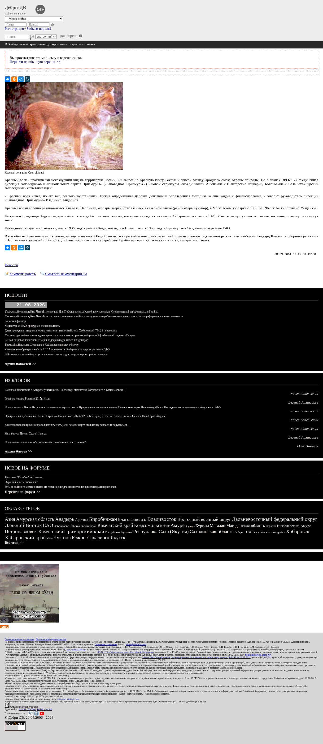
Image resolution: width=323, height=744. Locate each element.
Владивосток (161, 519)
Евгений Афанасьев (303, 402)
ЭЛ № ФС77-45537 (76, 649)
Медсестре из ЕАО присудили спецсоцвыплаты (32, 325)
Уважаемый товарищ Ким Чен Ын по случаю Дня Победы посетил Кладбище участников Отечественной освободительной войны (81, 311)
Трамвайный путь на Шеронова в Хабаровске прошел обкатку (42, 344)
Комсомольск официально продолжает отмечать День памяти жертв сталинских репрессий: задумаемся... (67, 424)
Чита (49, 538)
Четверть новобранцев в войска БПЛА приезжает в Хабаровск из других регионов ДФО (57, 349)
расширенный (71, 36)
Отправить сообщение (106, 644)
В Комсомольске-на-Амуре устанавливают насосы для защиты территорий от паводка (56, 354)
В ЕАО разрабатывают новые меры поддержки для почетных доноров (46, 340)
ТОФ (247, 532)
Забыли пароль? (39, 28)
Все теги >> (14, 542)
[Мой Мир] (21, 79)
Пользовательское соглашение (19, 639)
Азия (10, 519)
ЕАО (48, 525)
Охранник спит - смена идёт (21, 482)
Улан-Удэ (265, 532)
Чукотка (62, 537)
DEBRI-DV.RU (44, 709)
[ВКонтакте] (7, 79)
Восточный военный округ (204, 519)
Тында (255, 532)
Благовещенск (132, 519)
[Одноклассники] (14, 79)
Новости (11, 265)
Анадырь (64, 519)
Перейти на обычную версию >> (35, 62)
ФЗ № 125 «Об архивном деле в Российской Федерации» (125, 652)
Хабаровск (298, 531)
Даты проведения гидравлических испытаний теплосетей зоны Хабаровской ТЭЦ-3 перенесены (61, 330)
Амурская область (35, 519)
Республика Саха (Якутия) (161, 531)
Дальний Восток (23, 525)
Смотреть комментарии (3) (66, 274)
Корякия (190, 526)
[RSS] (4, 627)
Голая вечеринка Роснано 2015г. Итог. (27, 398)
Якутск (117, 537)
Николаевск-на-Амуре (294, 526)
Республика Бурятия (118, 532)
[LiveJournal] (27, 79)
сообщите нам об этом (68, 699)
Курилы (202, 525)
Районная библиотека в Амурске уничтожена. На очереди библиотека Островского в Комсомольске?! (65, 390)
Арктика (81, 520)
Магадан (217, 525)
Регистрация (14, 28)
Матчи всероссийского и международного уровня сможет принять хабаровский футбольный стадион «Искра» (70, 335)
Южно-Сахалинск (90, 537)
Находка (271, 526)
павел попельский (304, 394)
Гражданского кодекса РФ (258, 654)
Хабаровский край (25, 537)
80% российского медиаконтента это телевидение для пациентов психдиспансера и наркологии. (61, 486)
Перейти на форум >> (22, 492)
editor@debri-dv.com (136, 644)
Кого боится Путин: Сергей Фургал (26, 433)
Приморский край (84, 531)
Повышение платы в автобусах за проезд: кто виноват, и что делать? (45, 442)
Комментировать (22, 274)
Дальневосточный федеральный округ (274, 519)
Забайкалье (61, 526)
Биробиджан (103, 519)
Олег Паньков (307, 446)
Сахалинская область (212, 531)
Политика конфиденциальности (51, 639)
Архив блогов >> (18, 451)
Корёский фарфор (15, 321)
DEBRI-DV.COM (27, 709)
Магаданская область (245, 525)
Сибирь (239, 532)
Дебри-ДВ (15, 7)
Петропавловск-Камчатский (34, 531)
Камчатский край (115, 525)
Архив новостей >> (20, 364)
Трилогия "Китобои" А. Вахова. (24, 477)
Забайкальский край (83, 526)
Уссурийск (278, 532)
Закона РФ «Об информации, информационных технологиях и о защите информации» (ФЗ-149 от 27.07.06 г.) (196, 657)
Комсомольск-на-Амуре (159, 525)
